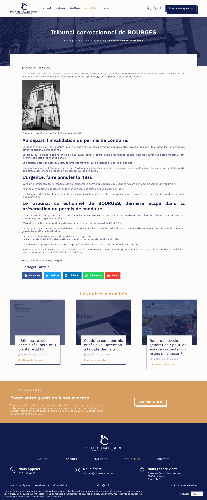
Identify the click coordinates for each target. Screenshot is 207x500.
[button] (162, 8)
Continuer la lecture (30, 360)
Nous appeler (29, 469)
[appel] (149, 8)
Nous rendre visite (163, 469)
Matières (75, 8)
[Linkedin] (109, 485)
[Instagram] (103, 485)
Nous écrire (92, 469)
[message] (156, 8)
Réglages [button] (184, 493)
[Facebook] (97, 485)
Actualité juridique (95, 40)
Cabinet (60, 8)
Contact (105, 8)
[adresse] (142, 470)
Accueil (47, 8)
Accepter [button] (197, 494)
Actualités (90, 8)
